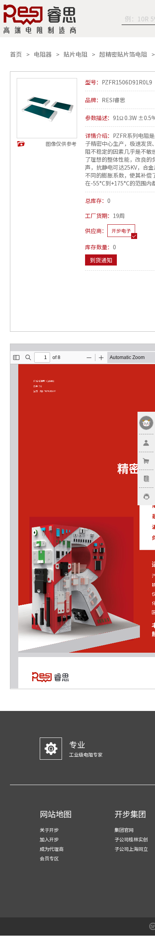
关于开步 (49, 829)
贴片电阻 (75, 54)
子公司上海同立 (131, 848)
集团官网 (124, 829)
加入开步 (49, 839)
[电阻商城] (39, 19)
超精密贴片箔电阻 (123, 54)
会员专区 (49, 858)
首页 (16, 54)
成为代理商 (52, 848)
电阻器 (43, 54)
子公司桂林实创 (131, 839)
